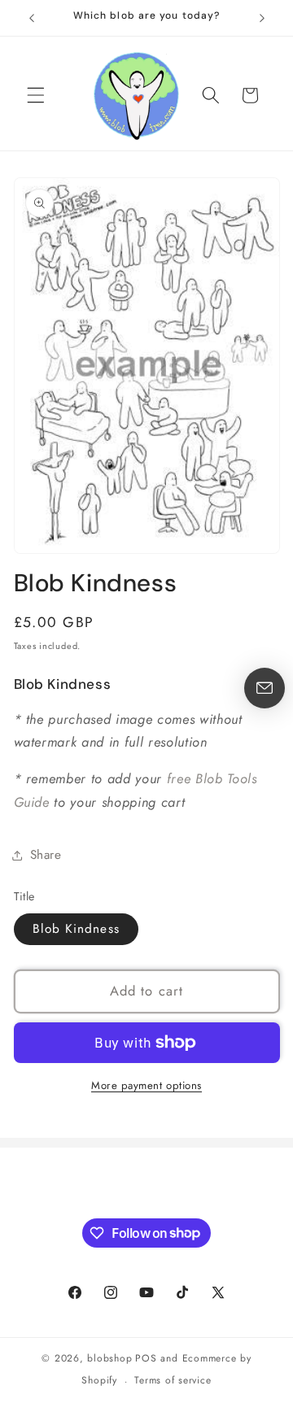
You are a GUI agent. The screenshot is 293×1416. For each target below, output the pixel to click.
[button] (35, 95)
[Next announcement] (262, 18)
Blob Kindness (76, 929)
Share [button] (46, 855)
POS (145, 1358)
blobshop (109, 1358)
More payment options (146, 1085)
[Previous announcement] (32, 18)
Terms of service (172, 1380)
